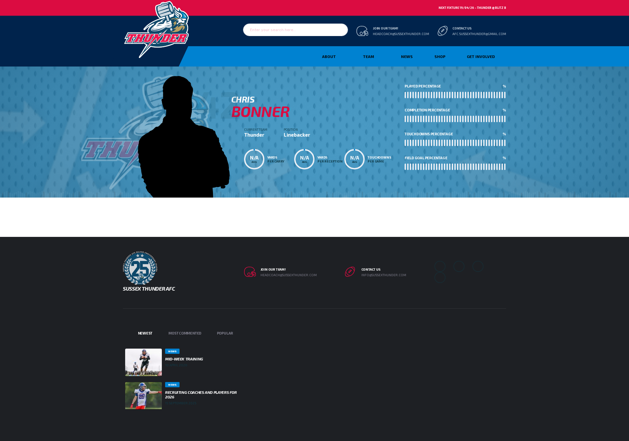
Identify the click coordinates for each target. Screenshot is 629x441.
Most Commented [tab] (184, 333)
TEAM (368, 56)
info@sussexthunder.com (383, 275)
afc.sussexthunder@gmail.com (479, 34)
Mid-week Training (184, 358)
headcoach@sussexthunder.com (401, 34)
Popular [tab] (225, 333)
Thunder (254, 135)
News (407, 56)
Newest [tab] (145, 333)
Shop (440, 56)
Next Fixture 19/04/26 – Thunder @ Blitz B (472, 8)
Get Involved (481, 56)
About (329, 56)
